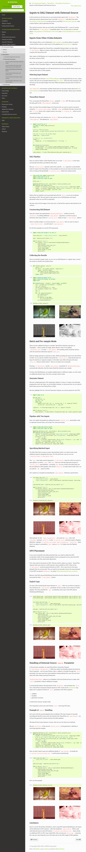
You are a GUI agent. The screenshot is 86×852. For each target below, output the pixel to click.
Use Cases (4, 95)
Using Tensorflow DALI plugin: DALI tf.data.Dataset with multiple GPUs (13, 66)
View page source (76, 5)
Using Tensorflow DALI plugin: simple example (14, 77)
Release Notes (5, 126)
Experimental (5, 111)
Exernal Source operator (70, 21)
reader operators (57, 42)
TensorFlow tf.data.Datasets (38, 21)
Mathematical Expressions (8, 37)
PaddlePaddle (6, 84)
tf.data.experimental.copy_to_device (66, 571)
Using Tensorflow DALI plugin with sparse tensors (13, 74)
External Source (67, 44)
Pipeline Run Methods (7, 109)
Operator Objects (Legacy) (8, 44)
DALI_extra (59, 80)
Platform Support (6, 23)
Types (3, 34)
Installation (5, 21)
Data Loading (5, 90)
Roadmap (4, 131)
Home (3, 14)
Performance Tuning (7, 104)
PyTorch (5, 52)
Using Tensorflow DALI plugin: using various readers (14, 81)
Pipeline (4, 32)
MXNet (5, 49)
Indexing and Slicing (7, 39)
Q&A (3, 120)
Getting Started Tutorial (8, 26)
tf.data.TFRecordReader (52, 78)
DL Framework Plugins (8, 47)
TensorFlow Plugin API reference (12, 57)
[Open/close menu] (3, 57)
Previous (34, 839)
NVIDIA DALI (13, 2)
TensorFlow (6, 54)
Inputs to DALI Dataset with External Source (14, 70)
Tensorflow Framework (9, 59)
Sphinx (38, 849)
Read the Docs (60, 849)
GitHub (4, 129)
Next (77, 839)
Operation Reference (7, 42)
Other (3, 98)
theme (46, 849)
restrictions (72, 687)
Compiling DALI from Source (9, 114)
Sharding (4, 107)
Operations (5, 93)
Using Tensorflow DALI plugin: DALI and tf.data (14, 62)
